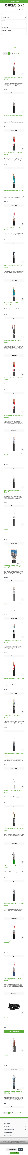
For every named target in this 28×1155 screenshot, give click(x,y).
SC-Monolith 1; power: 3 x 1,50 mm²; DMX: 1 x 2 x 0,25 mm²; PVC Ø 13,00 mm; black (14, 340)
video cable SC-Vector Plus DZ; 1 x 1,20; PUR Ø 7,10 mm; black (13, 491)
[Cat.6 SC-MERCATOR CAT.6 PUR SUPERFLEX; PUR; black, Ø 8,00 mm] (14, 706)
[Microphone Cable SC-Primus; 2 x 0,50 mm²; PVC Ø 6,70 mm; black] (14, 744)
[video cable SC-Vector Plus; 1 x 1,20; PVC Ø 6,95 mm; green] (14, 856)
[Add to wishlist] (22, 74)
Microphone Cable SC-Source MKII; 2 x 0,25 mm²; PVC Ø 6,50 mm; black (13, 903)
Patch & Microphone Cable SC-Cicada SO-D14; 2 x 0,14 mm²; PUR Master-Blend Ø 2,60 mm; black (13, 791)
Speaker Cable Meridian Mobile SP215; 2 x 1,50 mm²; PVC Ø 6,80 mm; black (13, 378)
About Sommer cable (9, 1129)
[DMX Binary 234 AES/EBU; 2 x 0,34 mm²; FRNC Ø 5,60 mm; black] (14, 931)
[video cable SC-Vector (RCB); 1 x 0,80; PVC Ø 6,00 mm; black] (14, 256)
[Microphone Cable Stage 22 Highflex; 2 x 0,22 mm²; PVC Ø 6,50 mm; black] (14, 68)
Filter (15, 47)
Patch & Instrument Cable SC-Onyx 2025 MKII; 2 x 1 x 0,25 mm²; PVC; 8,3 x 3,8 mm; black (13, 1054)
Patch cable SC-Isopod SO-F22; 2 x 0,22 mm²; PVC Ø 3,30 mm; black (13, 641)
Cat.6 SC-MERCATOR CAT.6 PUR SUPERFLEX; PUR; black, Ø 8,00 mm (13, 716)
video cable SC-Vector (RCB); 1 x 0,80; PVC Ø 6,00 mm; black (13, 265)
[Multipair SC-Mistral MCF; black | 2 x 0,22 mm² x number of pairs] (14, 1082)
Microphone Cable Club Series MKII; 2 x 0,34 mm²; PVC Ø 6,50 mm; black (13, 228)
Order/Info (6, 1126)
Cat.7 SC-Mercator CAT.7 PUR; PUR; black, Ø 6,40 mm (13, 453)
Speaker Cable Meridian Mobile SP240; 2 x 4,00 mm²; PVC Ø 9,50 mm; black (14, 678)
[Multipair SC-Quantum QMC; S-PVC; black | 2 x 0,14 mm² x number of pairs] (14, 556)
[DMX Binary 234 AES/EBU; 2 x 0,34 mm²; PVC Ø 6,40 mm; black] (14, 105)
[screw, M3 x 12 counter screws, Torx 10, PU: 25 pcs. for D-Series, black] (14, 1006)
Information (7, 1123)
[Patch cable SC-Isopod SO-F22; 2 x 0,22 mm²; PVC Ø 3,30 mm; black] (14, 631)
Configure (20, 1149)
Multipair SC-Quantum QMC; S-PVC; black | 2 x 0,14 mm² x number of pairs (13, 566)
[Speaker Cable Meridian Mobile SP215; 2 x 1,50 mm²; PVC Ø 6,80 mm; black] (14, 368)
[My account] (22, 9)
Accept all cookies (14, 1152)
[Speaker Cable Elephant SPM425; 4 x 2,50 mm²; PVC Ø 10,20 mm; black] (14, 180)
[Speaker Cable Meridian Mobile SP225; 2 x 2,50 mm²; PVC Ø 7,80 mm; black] (14, 143)
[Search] (16, 9)
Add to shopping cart (14, 1031)
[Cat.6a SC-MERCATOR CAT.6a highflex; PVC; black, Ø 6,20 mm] (14, 593)
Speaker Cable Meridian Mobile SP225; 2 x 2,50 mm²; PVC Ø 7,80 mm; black (14, 153)
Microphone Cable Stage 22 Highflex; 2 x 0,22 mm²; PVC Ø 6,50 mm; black (14, 78)
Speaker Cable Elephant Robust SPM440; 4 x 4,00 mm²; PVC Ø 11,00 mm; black (13, 303)
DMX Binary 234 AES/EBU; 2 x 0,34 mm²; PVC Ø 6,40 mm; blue (12, 978)
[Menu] (2, 9)
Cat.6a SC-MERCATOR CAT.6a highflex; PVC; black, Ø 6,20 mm (14, 603)
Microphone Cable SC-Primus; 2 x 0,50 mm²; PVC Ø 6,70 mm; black (13, 753)
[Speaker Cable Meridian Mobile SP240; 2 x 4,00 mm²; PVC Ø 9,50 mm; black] (14, 668)
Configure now (14, 92)
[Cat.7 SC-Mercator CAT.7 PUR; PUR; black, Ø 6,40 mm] (14, 443)
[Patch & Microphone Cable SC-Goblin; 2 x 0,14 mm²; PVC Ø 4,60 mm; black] (14, 518)
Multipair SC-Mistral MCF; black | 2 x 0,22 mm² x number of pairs (13, 1092)
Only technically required (11, 1149)
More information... (14, 1146)
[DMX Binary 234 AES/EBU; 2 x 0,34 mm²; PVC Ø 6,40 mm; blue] (14, 969)
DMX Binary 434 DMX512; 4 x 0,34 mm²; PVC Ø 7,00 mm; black (14, 828)
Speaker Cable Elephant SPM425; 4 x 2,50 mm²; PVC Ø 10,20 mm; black (13, 190)
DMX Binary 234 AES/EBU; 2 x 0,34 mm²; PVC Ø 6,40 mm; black (12, 115)
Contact (6, 1120)
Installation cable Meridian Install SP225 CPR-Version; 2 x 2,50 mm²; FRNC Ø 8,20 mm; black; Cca (14, 415)
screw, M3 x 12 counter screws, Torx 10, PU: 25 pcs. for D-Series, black (13, 1016)
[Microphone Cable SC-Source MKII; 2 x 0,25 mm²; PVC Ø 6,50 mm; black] (14, 894)
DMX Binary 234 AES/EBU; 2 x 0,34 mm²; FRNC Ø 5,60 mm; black (12, 941)
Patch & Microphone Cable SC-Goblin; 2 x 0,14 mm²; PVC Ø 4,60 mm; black (13, 528)
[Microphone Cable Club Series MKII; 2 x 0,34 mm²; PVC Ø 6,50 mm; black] (14, 218)
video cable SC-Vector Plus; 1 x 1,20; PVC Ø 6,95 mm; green (14, 866)
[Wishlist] (19, 9)
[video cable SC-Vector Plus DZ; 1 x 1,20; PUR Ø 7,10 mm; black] (14, 481)
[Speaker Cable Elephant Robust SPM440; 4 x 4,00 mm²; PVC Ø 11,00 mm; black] (14, 293)
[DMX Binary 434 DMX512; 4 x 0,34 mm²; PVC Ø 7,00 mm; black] (14, 819)
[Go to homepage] (14, 6)
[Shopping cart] (25, 9)
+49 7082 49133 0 (16, 1)
